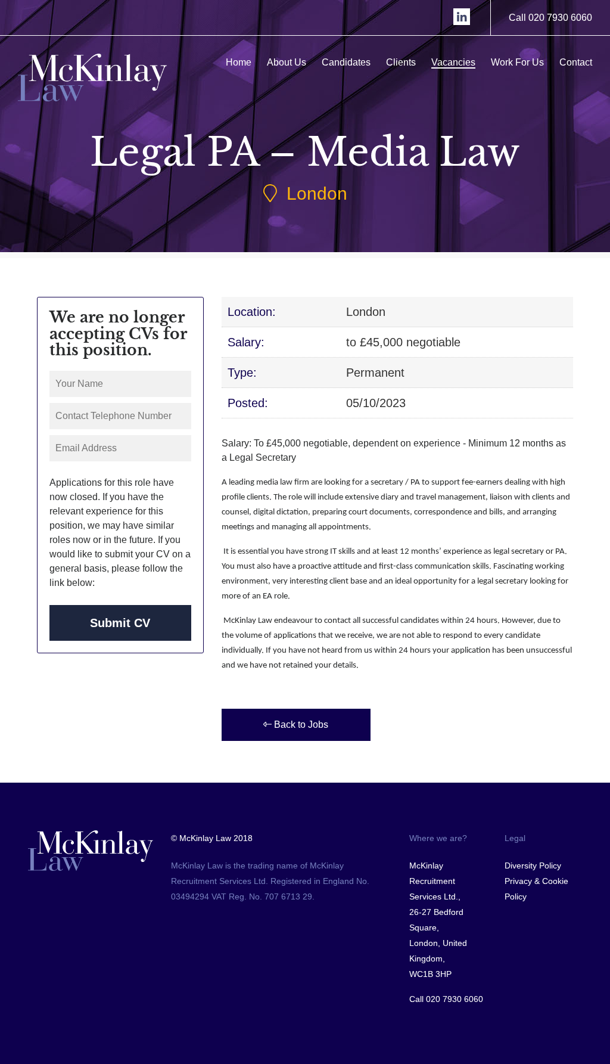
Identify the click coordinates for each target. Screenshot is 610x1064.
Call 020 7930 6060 (550, 18)
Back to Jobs (300, 724)
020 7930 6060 (454, 999)
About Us (286, 62)
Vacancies (453, 62)
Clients (401, 62)
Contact (575, 62)
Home (238, 62)
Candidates (346, 62)
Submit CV (120, 622)
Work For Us (517, 62)
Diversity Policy (533, 865)
